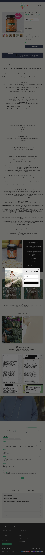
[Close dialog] (38, 269)
